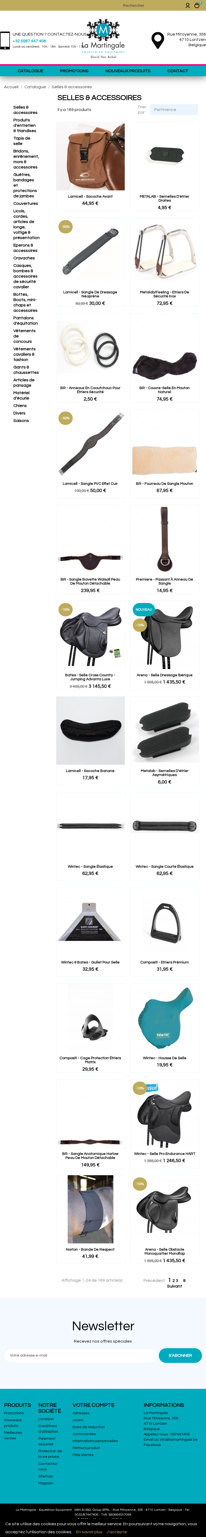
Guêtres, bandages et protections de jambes (25, 185)
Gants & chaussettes (25, 370)
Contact (177, 71)
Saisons (21, 420)
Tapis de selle (21, 141)
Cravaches (24, 258)
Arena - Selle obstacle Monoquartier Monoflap (165, 1251)
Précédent (151, 1281)
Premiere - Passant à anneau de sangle (164, 581)
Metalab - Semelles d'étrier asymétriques (165, 773)
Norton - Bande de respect (90, 1249)
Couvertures (25, 203)
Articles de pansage (24, 382)
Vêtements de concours (24, 336)
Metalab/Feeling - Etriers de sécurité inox (164, 294)
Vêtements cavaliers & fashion (24, 354)
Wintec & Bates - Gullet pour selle (90, 962)
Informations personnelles (95, 1441)
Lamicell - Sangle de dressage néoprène (90, 294)
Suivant (177, 1286)
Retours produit (86, 1448)
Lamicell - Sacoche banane (90, 771)
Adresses (81, 1413)
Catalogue (30, 71)
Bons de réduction (89, 1427)
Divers (19, 413)
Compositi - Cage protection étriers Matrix (90, 1060)
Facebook (152, 1445)
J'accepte (116, 1532)
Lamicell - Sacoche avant (90, 196)
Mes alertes (83, 1455)
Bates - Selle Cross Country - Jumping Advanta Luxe (90, 677)
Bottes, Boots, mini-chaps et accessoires (25, 302)
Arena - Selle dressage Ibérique (165, 675)
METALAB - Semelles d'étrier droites (164, 198)
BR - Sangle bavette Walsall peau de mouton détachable (90, 581)
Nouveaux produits (127, 71)
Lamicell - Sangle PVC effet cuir (90, 484)
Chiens (20, 406)
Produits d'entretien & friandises (24, 125)
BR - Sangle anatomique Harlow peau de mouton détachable (90, 1156)
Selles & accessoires (25, 110)
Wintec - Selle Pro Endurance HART (164, 1154)
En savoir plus (89, 1532)
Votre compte (94, 1405)
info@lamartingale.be (179, 1440)
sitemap (45, 1476)
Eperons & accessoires (25, 248)
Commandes (84, 1434)
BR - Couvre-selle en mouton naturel (164, 390)
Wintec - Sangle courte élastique (165, 867)
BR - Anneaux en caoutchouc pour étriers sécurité (90, 390)
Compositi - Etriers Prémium (164, 962)
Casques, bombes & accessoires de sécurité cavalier (25, 276)
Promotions (74, 71)
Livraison (46, 1419)
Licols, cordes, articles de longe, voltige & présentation (25, 224)
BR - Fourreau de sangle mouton (164, 484)
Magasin (45, 1483)
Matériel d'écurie (21, 395)
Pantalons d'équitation (25, 320)
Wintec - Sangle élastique (90, 867)
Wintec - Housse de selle (164, 1058)
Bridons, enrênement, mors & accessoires (25, 159)
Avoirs (78, 1420)
